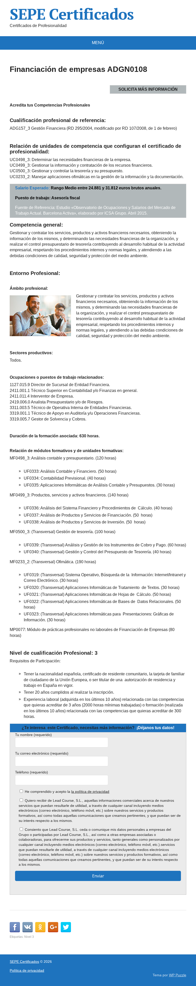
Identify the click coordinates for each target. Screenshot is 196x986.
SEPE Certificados (72, 14)
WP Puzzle (177, 975)
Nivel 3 (29, 937)
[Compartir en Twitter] (66, 927)
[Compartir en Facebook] (15, 927)
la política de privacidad (90, 792)
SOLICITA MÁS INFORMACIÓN (148, 89)
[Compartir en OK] (40, 927)
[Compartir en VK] (27, 927)
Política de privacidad (27, 970)
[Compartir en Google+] (53, 927)
